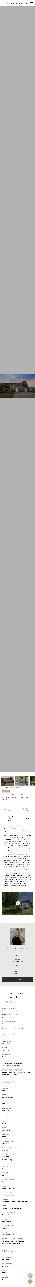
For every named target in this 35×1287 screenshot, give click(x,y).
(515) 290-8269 (17, 961)
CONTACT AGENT (17, 979)
